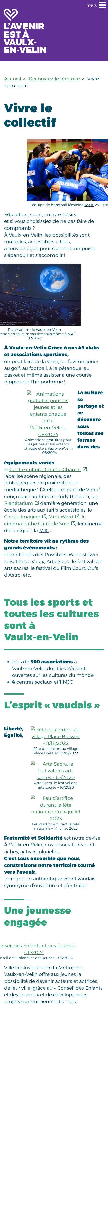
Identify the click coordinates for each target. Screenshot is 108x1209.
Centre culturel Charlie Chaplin (45, 469)
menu (92, 5)
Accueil (12, 79)
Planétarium (18, 503)
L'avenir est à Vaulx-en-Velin (25, 30)
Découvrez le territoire (54, 79)
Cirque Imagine (22, 517)
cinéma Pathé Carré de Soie (36, 523)
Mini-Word (60, 517)
